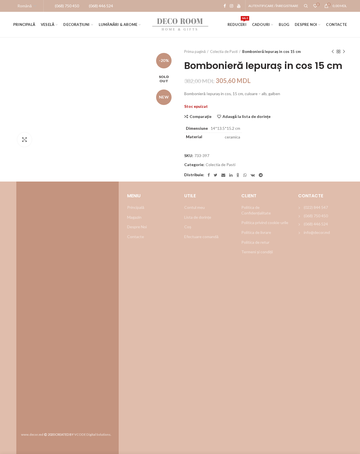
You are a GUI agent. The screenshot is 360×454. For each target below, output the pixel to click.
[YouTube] (238, 6)
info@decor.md (317, 232)
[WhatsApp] (245, 175)
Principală (135, 207)
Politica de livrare (256, 232)
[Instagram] (231, 6)
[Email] (223, 175)
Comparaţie (201, 116)
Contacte (135, 236)
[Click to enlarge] (24, 140)
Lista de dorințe (197, 217)
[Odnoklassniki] (238, 175)
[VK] (253, 175)
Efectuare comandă (201, 236)
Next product (344, 51)
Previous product (333, 51)
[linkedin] (231, 175)
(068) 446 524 (316, 224)
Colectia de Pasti (224, 51)
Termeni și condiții (257, 251)
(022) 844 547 (316, 207)
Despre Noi (137, 226)
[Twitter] (215, 175)
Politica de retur (255, 242)
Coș (187, 226)
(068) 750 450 (316, 215)
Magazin (134, 217)
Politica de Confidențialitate (256, 210)
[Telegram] (261, 175)
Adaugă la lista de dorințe (246, 116)
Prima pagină (195, 51)
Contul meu (194, 207)
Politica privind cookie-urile (264, 222)
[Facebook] (225, 6)
